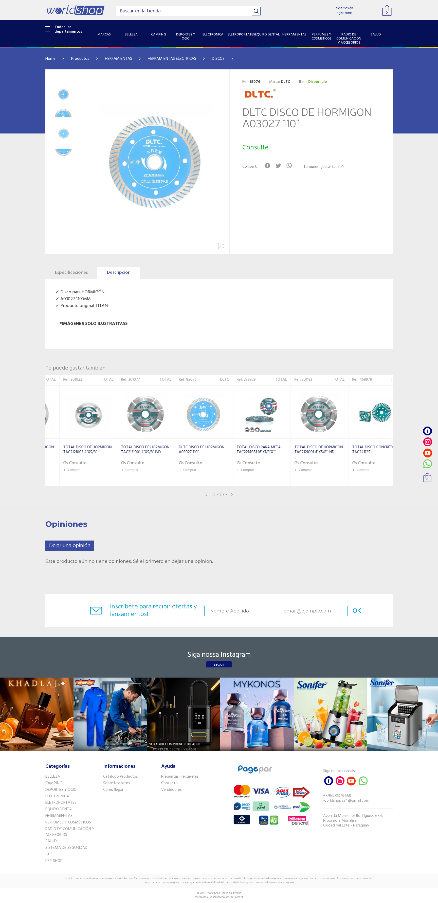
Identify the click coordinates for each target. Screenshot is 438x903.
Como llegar (113, 789)
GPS (48, 854)
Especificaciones (71, 272)
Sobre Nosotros (116, 783)
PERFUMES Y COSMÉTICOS (68, 822)
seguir (219, 664)
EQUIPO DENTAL (59, 809)
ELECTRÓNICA (57, 796)
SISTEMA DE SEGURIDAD (66, 847)
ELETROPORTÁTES (61, 802)
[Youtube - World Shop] (427, 452)
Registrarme (343, 13)
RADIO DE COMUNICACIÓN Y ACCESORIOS (69, 832)
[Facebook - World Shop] (427, 431)
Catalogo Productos (120, 776)
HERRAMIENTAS (118, 58)
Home (50, 58)
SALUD (51, 841)
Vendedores (171, 789)
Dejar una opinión (69, 545)
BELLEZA (52, 776)
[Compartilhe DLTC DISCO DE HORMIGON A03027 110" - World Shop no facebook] (267, 165)
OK (357, 611)
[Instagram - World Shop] (427, 442)
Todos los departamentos (68, 29)
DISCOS (218, 58)
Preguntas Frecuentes (179, 776)
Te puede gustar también (324, 167)
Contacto (169, 783)
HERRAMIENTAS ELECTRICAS (172, 58)
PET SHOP (54, 861)
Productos (80, 58)
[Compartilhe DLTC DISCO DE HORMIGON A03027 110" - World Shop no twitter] (278, 165)
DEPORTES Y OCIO (61, 789)
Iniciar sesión (344, 8)
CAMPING (53, 783)
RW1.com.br (236, 897)
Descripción (119, 272)
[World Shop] (75, 10)
